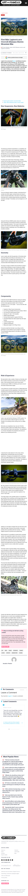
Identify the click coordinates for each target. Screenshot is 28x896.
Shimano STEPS (14, 652)
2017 (2, 650)
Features (16, 850)
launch (3, 652)
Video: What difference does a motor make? (14, 102)
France (10, 650)
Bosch (14, 61)
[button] (26, 3)
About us (3, 850)
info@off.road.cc (16, 871)
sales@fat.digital (15, 873)
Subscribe (6, 646)
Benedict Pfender (7, 663)
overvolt (8, 652)
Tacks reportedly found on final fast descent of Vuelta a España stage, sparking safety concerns (12, 796)
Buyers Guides (4, 854)
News (2, 851)
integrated (15, 650)
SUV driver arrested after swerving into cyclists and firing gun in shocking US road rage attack (13, 784)
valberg (20, 652)
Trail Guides (16, 851)
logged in (10, 696)
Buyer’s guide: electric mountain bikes (12, 101)
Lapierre (21, 650)
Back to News (5, 13)
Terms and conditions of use (17, 892)
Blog (15, 853)
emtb (6, 650)
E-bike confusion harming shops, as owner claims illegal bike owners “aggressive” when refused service (13, 790)
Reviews (3, 853)
